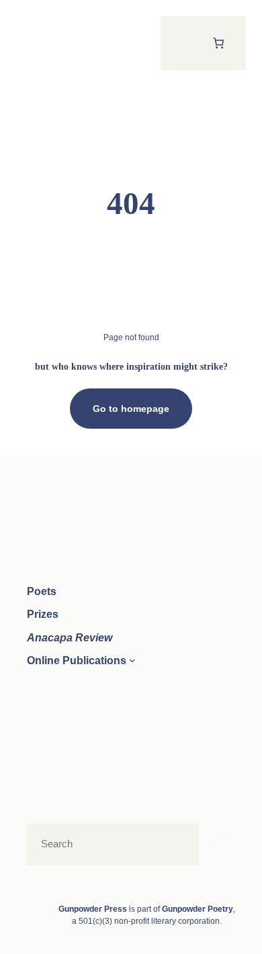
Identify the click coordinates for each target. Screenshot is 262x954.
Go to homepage (131, 408)
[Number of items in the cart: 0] (218, 43)
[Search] (220, 844)
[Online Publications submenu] (132, 660)
